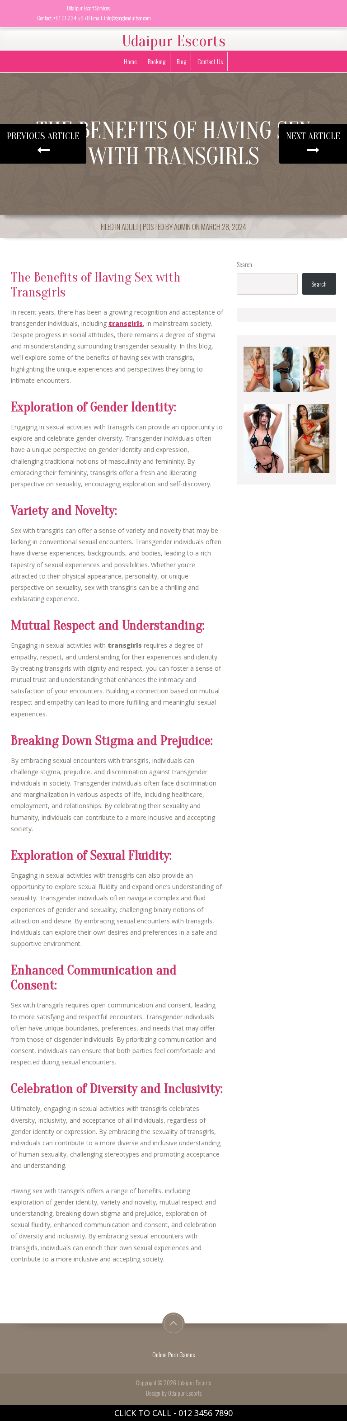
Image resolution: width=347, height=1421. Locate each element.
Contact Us (210, 61)
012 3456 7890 (205, 1412)
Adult (130, 226)
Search (244, 264)
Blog (181, 61)
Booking (156, 61)
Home (130, 61)
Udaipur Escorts (173, 41)
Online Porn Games (173, 1354)
